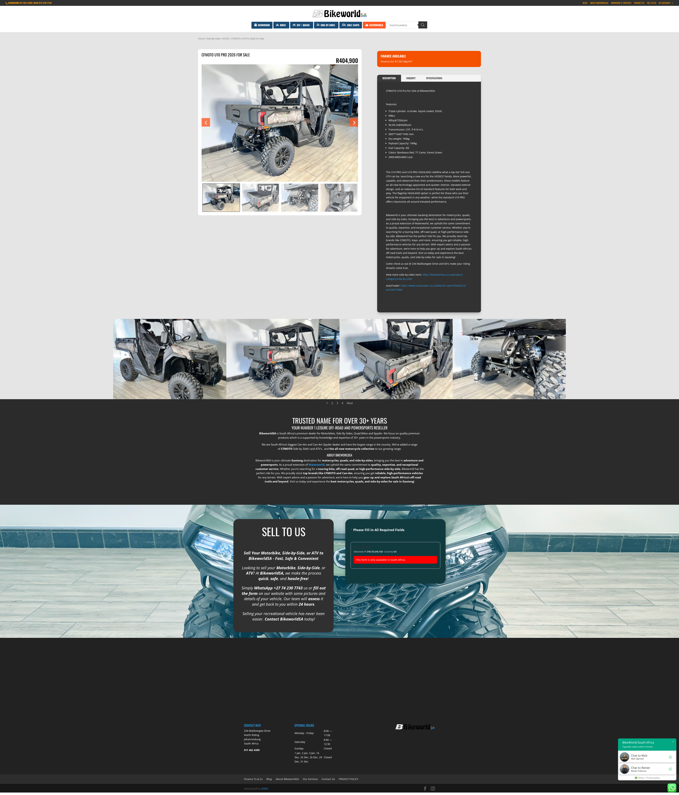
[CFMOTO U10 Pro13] (509, 398)
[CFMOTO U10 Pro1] (169, 398)
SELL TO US (651, 3)
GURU (264, 788)
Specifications (434, 78)
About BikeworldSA (599, 3)
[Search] (422, 24)
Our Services (310, 779)
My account (664, 3)
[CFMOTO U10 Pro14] (396, 398)
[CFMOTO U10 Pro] (283, 398)
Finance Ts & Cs (253, 779)
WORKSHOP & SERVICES (621, 3)
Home (201, 38)
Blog (585, 3)
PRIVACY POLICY (348, 779)
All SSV (225, 38)
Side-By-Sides (213, 38)
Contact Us (639, 3)
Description (389, 78)
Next (350, 403)
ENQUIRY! (411, 78)
